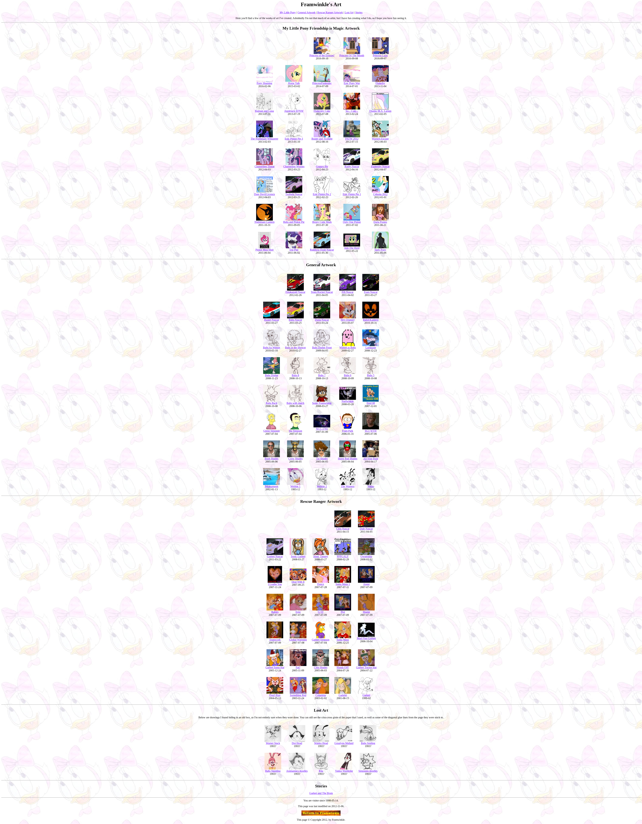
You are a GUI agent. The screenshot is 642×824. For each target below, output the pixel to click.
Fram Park (347, 430)
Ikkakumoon (271, 486)
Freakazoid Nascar (295, 292)
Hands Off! (343, 667)
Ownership (366, 556)
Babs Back (271, 403)
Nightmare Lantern (264, 222)
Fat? (298, 667)
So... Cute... (352, 111)
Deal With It (298, 581)
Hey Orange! (348, 319)
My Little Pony (288, 12)
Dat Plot (294, 249)
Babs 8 (295, 375)
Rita (321, 770)
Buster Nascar (271, 319)
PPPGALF (343, 556)
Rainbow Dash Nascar (322, 249)
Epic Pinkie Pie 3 (294, 138)
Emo (298, 611)
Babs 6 (347, 375)
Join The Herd (351, 247)
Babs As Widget (271, 347)
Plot (343, 611)
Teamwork (275, 639)
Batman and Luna (264, 111)
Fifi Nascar (347, 292)
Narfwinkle (348, 401)
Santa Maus (343, 639)
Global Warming (298, 639)
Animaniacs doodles (297, 770)
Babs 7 (322, 375)
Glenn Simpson (271, 430)
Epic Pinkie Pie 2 (322, 194)
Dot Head (297, 743)
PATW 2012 (351, 138)
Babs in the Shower (295, 347)
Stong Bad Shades (347, 458)
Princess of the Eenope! (321, 55)
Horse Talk (294, 83)
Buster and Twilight (321, 138)
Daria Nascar (322, 319)
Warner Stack (273, 743)
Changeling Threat (264, 166)
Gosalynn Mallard (343, 743)
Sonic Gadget (298, 556)
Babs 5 (370, 375)
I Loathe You (275, 584)
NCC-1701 (322, 428)
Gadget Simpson (320, 639)
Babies (275, 611)
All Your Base (370, 458)
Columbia (320, 695)
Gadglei (343, 695)
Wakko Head (321, 743)
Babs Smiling (368, 743)
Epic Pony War (352, 83)
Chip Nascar (342, 528)
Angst (366, 584)
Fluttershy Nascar (380, 166)
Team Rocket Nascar (322, 292)
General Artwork (306, 12)
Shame (366, 611)
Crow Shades (295, 458)
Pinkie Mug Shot (264, 249)
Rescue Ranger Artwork (330, 12)
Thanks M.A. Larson (380, 111)
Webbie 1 (295, 486)
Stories (358, 12)
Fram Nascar (371, 292)
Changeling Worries (293, 166)
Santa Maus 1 (343, 584)
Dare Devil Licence (264, 194)
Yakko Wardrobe (344, 770)
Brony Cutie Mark (322, 222)
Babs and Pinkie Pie (293, 222)
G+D (320, 611)
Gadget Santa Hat (274, 667)
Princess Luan (380, 55)
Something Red (298, 695)
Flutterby (380, 83)
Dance (320, 584)
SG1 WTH (371, 430)
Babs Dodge (271, 375)
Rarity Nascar (352, 166)
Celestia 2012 (380, 194)
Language (370, 347)
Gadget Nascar (275, 556)
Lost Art (349, 12)
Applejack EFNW (293, 111)
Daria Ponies (380, 222)
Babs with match (295, 403)
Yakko (370, 486)
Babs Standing (273, 770)
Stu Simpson (295, 430)
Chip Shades (320, 667)
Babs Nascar (295, 319)
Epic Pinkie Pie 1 (352, 194)
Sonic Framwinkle (322, 403)
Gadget (366, 695)
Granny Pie (322, 166)
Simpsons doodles (368, 770)
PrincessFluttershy (322, 83)
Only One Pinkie (352, 222)
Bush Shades (271, 458)
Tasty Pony (380, 249)
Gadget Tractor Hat (366, 667)
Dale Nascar (366, 528)
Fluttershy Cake (322, 111)
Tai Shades (322, 458)
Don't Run (274, 695)
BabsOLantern (371, 319)
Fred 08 (371, 403)
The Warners (347, 486)
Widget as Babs (347, 347)
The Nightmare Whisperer (264, 138)
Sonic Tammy (320, 556)
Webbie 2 (322, 486)
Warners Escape (380, 138)
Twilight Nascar (293, 194)
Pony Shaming (264, 83)
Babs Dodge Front (322, 347)
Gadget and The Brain (321, 793)
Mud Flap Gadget (366, 638)
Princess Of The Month (351, 55)
